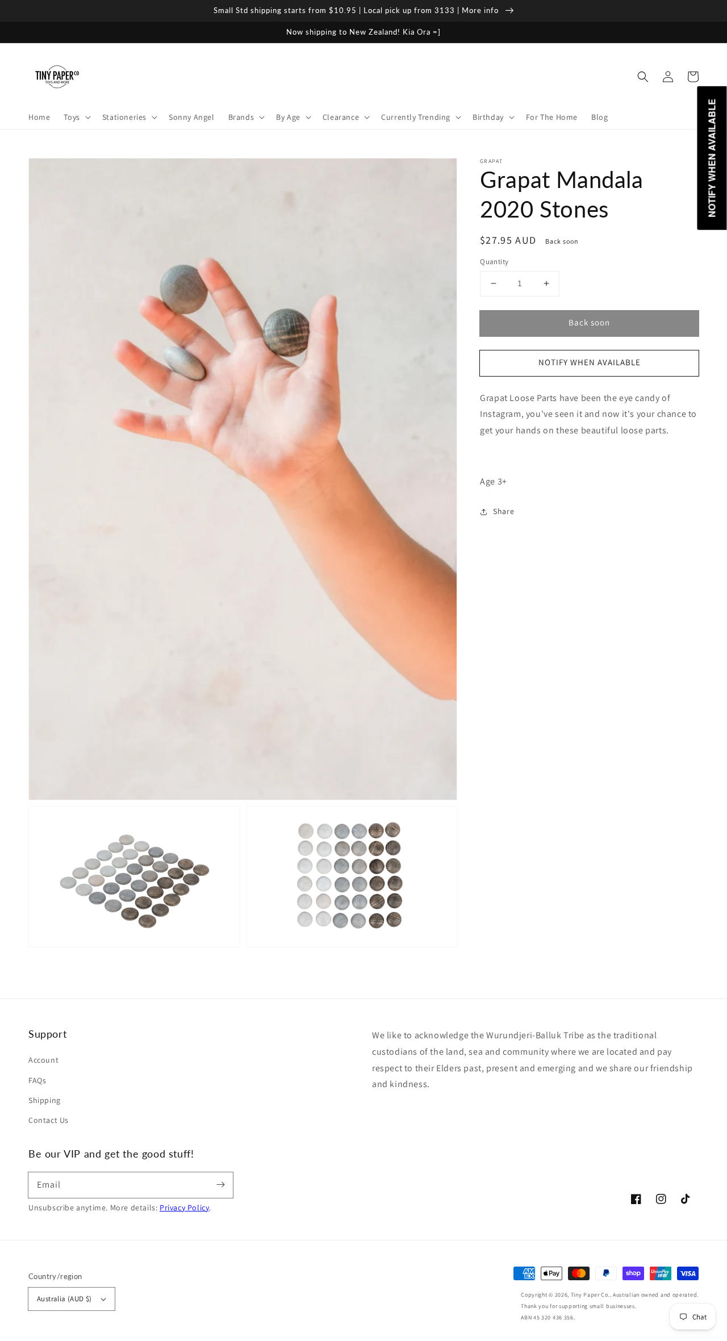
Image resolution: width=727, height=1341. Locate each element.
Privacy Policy (184, 1208)
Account (43, 1060)
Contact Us (48, 1120)
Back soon (589, 322)
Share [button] (503, 511)
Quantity (494, 261)
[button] (642, 76)
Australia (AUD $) (64, 1299)
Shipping (44, 1100)
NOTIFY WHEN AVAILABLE (589, 362)
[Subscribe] (220, 1184)
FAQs (37, 1080)
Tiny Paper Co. (590, 1294)
